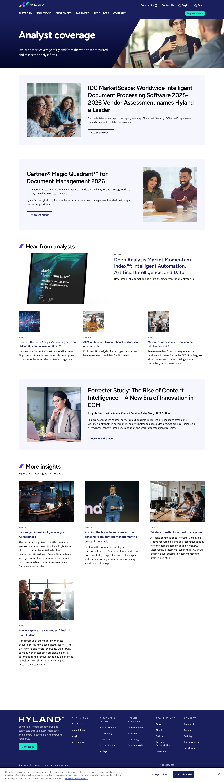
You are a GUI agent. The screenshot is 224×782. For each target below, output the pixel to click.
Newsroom (161, 751)
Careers (159, 724)
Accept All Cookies (183, 774)
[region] (112, 774)
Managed (132, 733)
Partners (160, 736)
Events (187, 730)
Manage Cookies (159, 774)
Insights (75, 736)
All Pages (104, 751)
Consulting (133, 739)
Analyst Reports (79, 730)
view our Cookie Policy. (76, 778)
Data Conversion (136, 745)
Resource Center (108, 727)
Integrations (78, 742)
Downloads (105, 739)
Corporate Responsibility (163, 744)
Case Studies (78, 724)
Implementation (136, 727)
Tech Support (190, 748)
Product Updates (108, 745)
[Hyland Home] (32, 5)
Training (188, 736)
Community (190, 724)
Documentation (192, 742)
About (159, 730)
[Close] (218, 774)
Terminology (106, 733)
